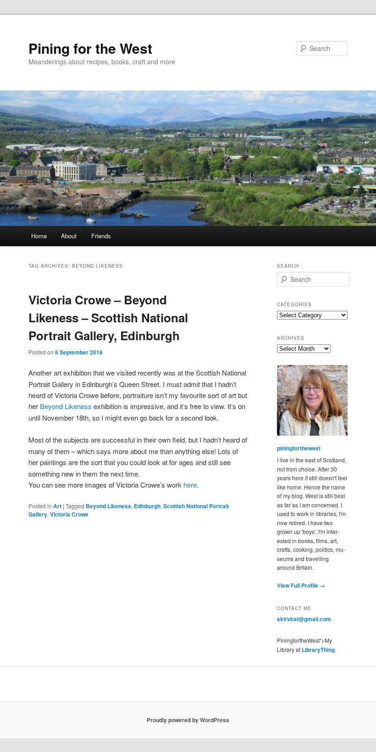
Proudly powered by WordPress (188, 720)
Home (39, 235)
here (190, 484)
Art (57, 506)
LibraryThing (318, 649)
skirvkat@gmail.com (304, 619)
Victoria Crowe (69, 514)
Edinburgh (147, 506)
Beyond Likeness (66, 406)
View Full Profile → (301, 585)
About (69, 235)
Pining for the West (90, 48)
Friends (101, 235)
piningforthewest (299, 448)
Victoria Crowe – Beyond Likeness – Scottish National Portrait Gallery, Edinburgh (108, 317)
